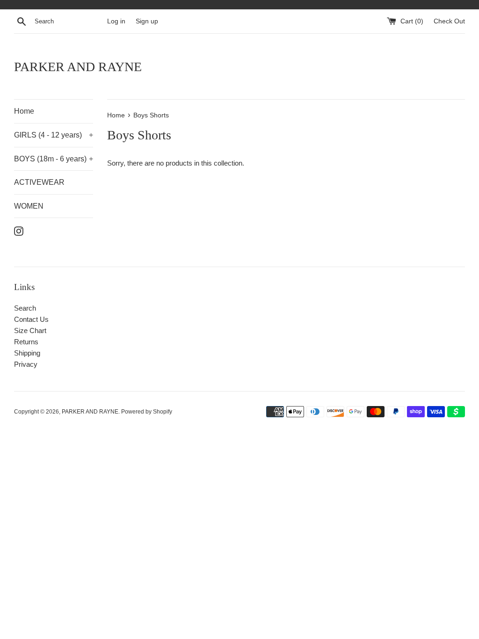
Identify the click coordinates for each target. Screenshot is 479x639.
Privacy (25, 364)
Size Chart (30, 330)
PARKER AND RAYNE (78, 66)
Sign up (147, 21)
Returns (26, 342)
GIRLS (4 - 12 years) (53, 135)
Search (25, 308)
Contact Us (31, 319)
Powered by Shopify (146, 411)
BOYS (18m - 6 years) (53, 159)
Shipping (27, 353)
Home (24, 111)
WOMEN (29, 206)
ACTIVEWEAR (39, 182)
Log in (116, 21)
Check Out (449, 21)
